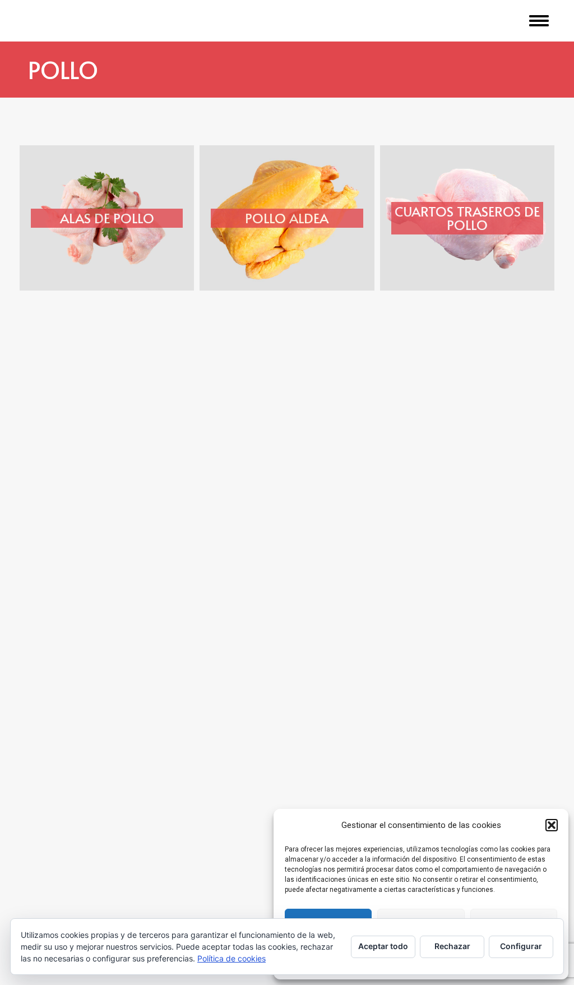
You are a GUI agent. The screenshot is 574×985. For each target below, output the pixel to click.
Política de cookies (231, 958)
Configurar (521, 946)
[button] (551, 825)
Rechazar (452, 946)
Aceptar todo (383, 946)
